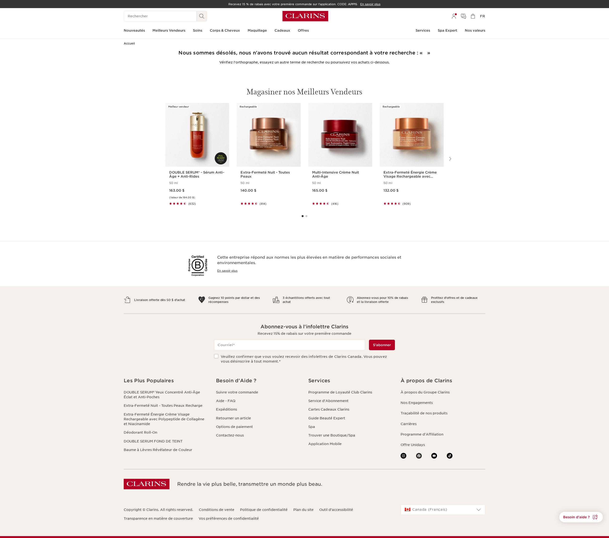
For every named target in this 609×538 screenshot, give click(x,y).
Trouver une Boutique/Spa (331, 435)
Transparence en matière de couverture (158, 518)
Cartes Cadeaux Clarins (328, 409)
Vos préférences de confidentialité (229, 518)
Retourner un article (233, 418)
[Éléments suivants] (450, 159)
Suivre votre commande (237, 392)
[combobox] (443, 509)
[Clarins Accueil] (305, 16)
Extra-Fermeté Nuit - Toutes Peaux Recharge (163, 405)
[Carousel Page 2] (306, 216)
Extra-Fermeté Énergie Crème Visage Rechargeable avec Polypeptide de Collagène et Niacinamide (164, 419)
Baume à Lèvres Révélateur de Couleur (158, 450)
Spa (311, 427)
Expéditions (226, 409)
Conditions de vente (216, 510)
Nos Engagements (417, 403)
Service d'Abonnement (328, 401)
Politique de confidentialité (264, 510)
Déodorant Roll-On (140, 432)
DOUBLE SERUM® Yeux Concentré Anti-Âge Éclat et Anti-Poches (162, 394)
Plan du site (303, 510)
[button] (581, 517)
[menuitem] (454, 16)
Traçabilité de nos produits (424, 413)
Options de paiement (234, 427)
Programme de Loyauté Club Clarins (340, 392)
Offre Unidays (413, 445)
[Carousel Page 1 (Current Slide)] (303, 216)
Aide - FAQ (225, 401)
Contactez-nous (230, 435)
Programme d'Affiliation (422, 434)
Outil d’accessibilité (336, 510)
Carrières (409, 424)
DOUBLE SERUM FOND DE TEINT (153, 441)
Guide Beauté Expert (326, 418)
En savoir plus (227, 270)
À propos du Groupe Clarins (425, 392)
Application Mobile (325, 444)
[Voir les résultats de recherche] (201, 16)
